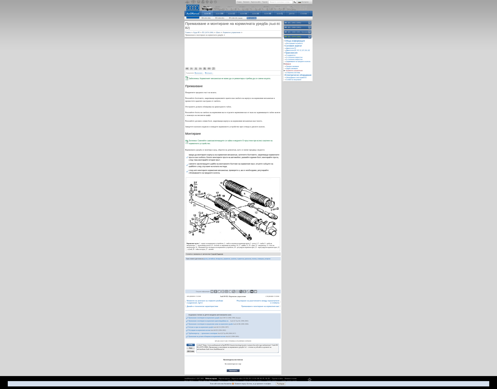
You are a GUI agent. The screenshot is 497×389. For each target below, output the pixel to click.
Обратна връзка (224, 378)
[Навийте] (309, 37)
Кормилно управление (294, 70)
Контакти (246, 2)
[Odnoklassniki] (222, 291)
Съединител (290, 55)
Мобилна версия (211, 378)
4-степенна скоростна (294, 57)
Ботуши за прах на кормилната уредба (208, 327)
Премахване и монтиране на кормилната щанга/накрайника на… (218, 321)
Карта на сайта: (237, 378)
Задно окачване (292, 68)
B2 (251, 18)
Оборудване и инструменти (296, 77)
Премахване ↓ (199, 73)
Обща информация (295, 41)
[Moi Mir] (226, 291)
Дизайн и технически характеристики (202, 306)
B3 (219, 18)
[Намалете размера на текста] (191, 68)
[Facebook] (215, 291)
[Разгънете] (309, 23)
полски (254, 259)
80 (207, 13)
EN (244, 378)
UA (253, 378)
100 (219, 13)
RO (261, 378)
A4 (243, 13)
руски (206, 259)
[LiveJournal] (241, 291)
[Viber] (233, 291)
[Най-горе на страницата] (310, 380)
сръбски (233, 259)
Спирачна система (293, 73)
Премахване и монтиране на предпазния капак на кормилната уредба (218, 324)
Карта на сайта (255, 2)
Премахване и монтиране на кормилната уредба (214, 318)
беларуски (219, 259)
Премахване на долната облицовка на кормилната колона (213, 336)
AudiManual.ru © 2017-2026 (194, 378)
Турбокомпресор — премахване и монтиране (212, 333)
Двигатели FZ (291, 48)
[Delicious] (248, 291)
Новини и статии (291, 378)
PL (264, 378)
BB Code (190, 351)
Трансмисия (291, 53)
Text (190, 348)
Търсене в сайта (277, 378)
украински (226, 259)
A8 (267, 13)
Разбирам (280, 384)
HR (258, 378)
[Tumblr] (244, 291)
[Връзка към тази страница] (209, 68)
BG (247, 378)
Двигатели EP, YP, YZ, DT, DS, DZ (298, 50)
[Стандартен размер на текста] (196, 68)
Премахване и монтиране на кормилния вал (260, 306)
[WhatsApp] (237, 291)
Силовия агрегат (293, 46)
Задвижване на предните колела (298, 61)
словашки (260, 259)
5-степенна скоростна (294, 59)
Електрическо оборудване (298, 75)
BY (250, 378)
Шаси (288, 64)
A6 (255, 13)
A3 (231, 13)
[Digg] (251, 291)
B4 (206, 18)
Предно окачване (292, 66)
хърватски (240, 259)
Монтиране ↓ (209, 73)
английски (211, 259)
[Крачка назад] (187, 68)
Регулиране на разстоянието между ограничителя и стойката (258, 302)
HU (269, 378)
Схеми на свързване (293, 80)
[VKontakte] (212, 291)
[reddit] (255, 291)
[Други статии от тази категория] (205, 68)
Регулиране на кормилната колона (207, 330)
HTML (191, 345)
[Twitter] (219, 291)
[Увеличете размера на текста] (200, 68)
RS (255, 378)
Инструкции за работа (294, 43)
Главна (239, 2)
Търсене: (265, 2)
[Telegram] (230, 291)
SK (266, 378)
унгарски (267, 259)
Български (305, 2)
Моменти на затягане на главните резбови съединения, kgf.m (205, 302)
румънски (248, 259)
